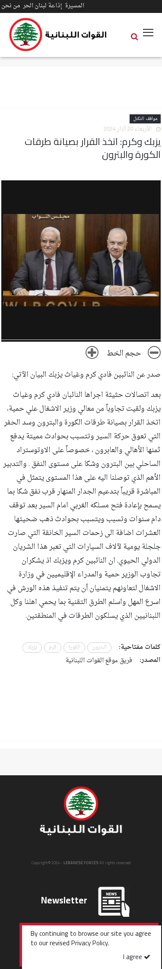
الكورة (74, 647)
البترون (99, 647)
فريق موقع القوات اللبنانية (99, 661)
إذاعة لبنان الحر (42, 5)
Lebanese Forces (58, 34)
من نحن (10, 5)
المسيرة (74, 5)
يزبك (32, 647)
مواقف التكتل (145, 119)
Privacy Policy (89, 944)
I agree (133, 957)
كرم (53, 647)
